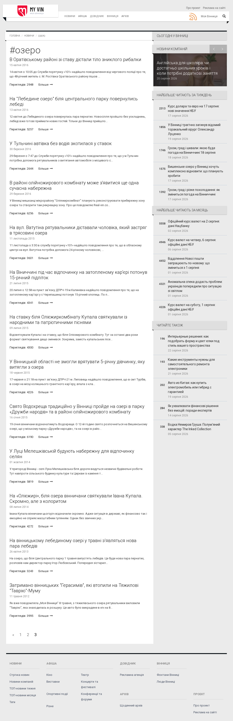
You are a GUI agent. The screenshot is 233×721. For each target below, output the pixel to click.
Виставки (53, 681)
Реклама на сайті (214, 8)
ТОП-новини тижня (22, 688)
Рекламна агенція (132, 675)
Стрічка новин (19, 675)
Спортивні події (57, 694)
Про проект (193, 8)
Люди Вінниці (166, 681)
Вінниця (112, 16)
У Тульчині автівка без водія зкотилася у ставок (61, 143)
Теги (12, 702)
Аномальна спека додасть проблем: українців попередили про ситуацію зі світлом (195, 286)
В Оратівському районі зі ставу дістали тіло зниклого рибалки (75, 59)
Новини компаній (21, 681)
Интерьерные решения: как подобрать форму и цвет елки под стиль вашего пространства (194, 341)
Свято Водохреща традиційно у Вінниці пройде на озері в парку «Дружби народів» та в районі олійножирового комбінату (77, 409)
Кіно (49, 675)
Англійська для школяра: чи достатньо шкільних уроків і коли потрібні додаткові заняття (187, 68)
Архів (125, 16)
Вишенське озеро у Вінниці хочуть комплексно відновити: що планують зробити (195, 171)
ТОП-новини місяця (23, 695)
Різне (49, 706)
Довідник (97, 16)
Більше (43, 84)
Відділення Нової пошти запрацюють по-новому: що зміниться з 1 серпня (189, 263)
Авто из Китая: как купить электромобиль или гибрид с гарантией (189, 387)
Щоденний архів (131, 705)
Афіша (82, 16)
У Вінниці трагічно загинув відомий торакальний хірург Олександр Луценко (194, 129)
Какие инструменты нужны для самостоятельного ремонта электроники (191, 364)
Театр (85, 675)
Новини (69, 16)
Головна (15, 36)
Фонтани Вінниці (168, 675)
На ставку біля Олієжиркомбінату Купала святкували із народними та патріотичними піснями (68, 319)
